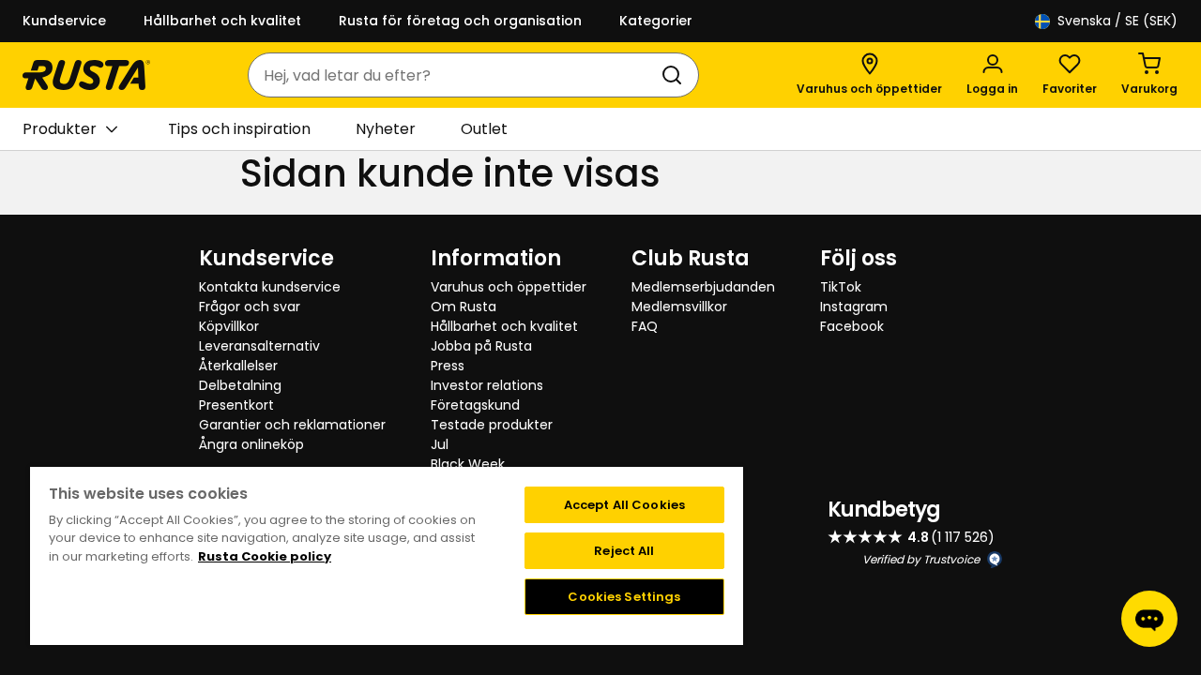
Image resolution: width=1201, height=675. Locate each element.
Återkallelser (238, 365)
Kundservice (64, 20)
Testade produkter (492, 424)
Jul (439, 444)
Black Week (468, 464)
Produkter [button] (60, 129)
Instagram (854, 306)
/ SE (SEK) (1117, 20)
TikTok (840, 287)
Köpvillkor (229, 326)
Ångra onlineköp (251, 444)
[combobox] (454, 75)
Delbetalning (240, 385)
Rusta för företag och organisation (460, 20)
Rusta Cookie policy (264, 556)
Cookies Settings (624, 597)
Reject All (624, 551)
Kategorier (655, 20)
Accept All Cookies (624, 505)
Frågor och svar (249, 306)
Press (447, 365)
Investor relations (487, 385)
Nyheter (386, 129)
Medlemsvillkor (679, 306)
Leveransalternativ (259, 346)
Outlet (484, 129)
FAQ (644, 326)
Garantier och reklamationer (292, 424)
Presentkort (236, 405)
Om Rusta (463, 306)
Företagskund (475, 405)
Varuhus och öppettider (508, 287)
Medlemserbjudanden (703, 287)
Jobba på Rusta (481, 346)
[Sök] (675, 75)
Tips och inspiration (239, 129)
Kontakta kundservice (270, 287)
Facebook (852, 326)
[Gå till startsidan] (86, 75)
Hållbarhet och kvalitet (222, 20)
